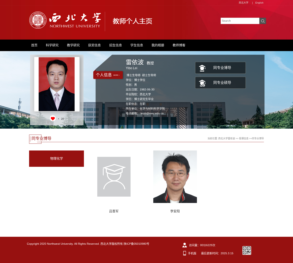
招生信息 (115, 45)
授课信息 (244, 138)
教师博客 (179, 45)
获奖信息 (94, 45)
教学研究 (73, 45)
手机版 (192, 253)
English (259, 2)
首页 (34, 45)
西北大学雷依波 (226, 138)
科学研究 (52, 45)
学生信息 (136, 45)
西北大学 (243, 2)
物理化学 (56, 158)
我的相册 (157, 45)
